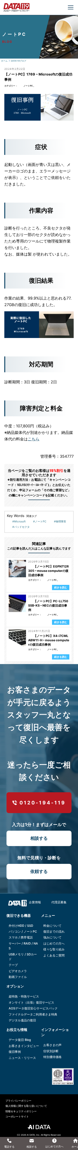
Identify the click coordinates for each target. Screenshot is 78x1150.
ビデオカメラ (18, 971)
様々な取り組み (54, 949)
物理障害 (61, 521)
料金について (52, 925)
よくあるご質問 (54, 955)
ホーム (4, 60)
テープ (13, 965)
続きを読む (60, 587)
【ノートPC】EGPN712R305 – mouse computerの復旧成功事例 (48, 570)
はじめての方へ (54, 943)
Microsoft (20, 521)
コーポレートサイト (17, 1116)
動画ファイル (18, 977)
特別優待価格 (52, 1057)
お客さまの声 (52, 1045)
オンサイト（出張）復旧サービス (31, 1002)
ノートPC (28, 85)
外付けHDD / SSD (21, 925)
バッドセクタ (22, 526)
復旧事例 (15, 1051)
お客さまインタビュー (24, 1046)
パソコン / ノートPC (23, 931)
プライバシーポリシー (18, 1100)
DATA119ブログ (18, 60)
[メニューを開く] (70, 7)
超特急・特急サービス (24, 996)
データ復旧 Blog (20, 1040)
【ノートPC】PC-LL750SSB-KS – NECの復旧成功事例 (48, 605)
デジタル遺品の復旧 (22, 1020)
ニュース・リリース (22, 1058)
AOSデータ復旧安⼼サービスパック (33, 1008)
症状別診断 (50, 1051)
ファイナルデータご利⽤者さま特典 (33, 1014)
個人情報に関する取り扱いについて (26, 1105)
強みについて (52, 937)
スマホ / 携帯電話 (21, 937)
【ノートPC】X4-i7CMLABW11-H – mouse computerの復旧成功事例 (48, 640)
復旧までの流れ (54, 931)
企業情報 (35, 902)
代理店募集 (59, 902)
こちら (33, 439)
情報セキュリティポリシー (21, 1111)
